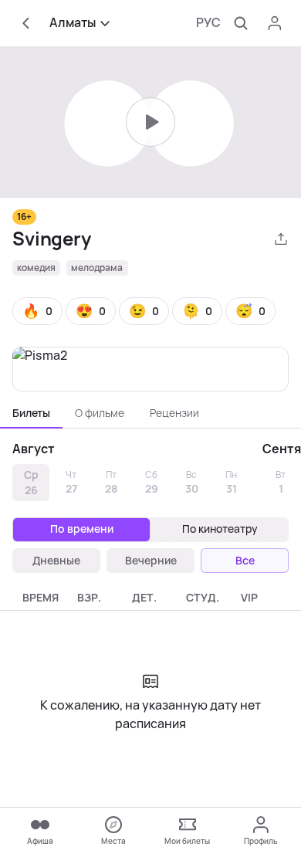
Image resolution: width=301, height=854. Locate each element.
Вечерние (151, 561)
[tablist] (150, 413)
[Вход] (275, 23)
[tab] (31, 413)
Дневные (56, 561)
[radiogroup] (150, 529)
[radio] (81, 529)
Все (245, 561)
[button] (37, 311)
